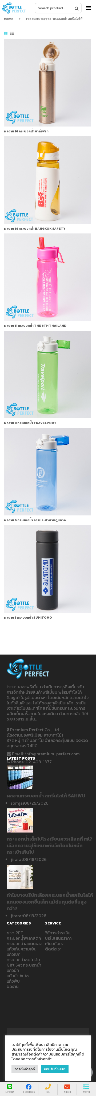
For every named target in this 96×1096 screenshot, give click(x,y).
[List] (12, 33)
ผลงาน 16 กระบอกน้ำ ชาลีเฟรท (26, 131)
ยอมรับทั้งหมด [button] (54, 1069)
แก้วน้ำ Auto (18, 975)
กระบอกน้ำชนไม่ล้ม (23, 959)
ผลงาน (13, 986)
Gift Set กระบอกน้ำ (24, 965)
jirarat (17, 859)
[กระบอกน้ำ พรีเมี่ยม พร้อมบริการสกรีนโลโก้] (14, 8)
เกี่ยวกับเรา (55, 943)
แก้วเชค (14, 954)
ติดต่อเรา (53, 949)
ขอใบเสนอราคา (58, 938)
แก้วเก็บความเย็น (22, 949)
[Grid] (5, 33)
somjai (17, 803)
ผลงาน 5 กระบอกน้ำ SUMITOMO (28, 617)
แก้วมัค (13, 970)
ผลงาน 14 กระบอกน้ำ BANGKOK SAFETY (34, 228)
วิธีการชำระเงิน (57, 933)
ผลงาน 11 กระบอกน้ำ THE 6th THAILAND (35, 325)
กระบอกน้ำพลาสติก (24, 938)
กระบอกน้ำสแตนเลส (24, 943)
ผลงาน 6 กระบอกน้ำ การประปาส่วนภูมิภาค (35, 520)
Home (8, 18)
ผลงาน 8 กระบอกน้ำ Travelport (30, 423)
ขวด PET (15, 933)
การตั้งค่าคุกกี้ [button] (25, 1069)
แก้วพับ (13, 981)
